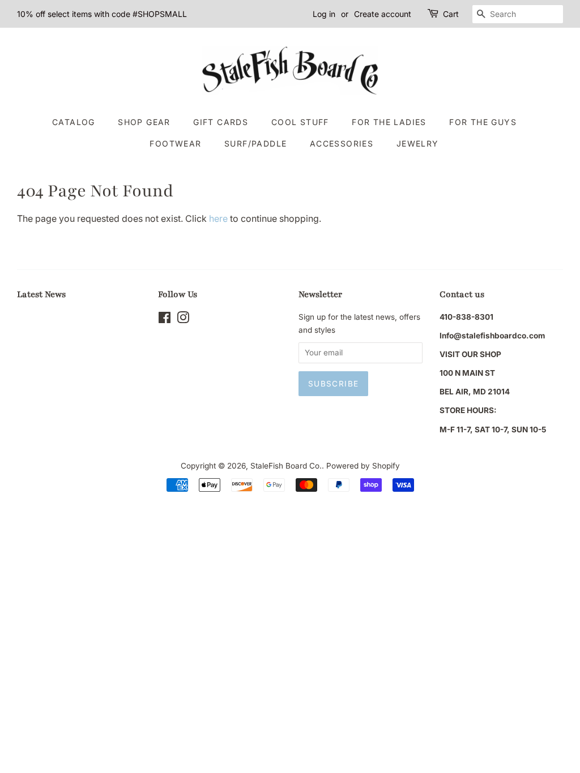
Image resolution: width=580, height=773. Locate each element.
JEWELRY (417, 143)
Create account (382, 14)
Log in (324, 14)
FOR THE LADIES (389, 122)
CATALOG (73, 122)
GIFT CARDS (220, 122)
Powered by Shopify (363, 465)
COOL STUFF (300, 122)
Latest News (41, 294)
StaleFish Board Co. (286, 465)
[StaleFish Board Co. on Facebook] (164, 319)
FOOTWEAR (175, 143)
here (218, 218)
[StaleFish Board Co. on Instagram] (183, 319)
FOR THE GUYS (483, 122)
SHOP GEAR (144, 122)
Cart (451, 14)
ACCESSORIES (341, 143)
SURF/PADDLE (255, 143)
